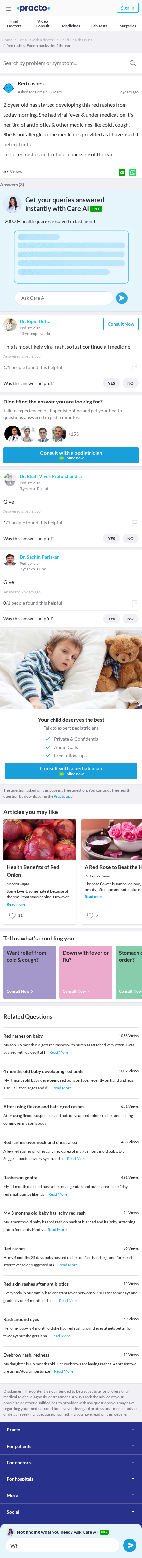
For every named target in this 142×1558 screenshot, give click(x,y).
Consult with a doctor (36, 39)
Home (7, 39)
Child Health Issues (76, 39)
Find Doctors (14, 23)
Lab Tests (99, 25)
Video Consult (43, 23)
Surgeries (128, 25)
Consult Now (121, 324)
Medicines (71, 25)
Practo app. (64, 796)
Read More (58, 1052)
